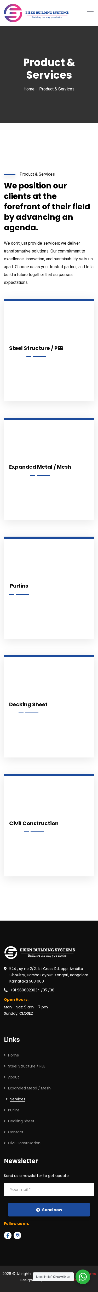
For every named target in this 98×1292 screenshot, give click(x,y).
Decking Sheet (21, 1121)
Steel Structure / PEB (26, 1066)
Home (29, 89)
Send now (52, 1210)
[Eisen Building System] (36, 12)
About (13, 1077)
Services (17, 1099)
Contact (16, 1132)
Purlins (14, 1110)
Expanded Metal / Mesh (29, 1088)
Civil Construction (24, 1143)
